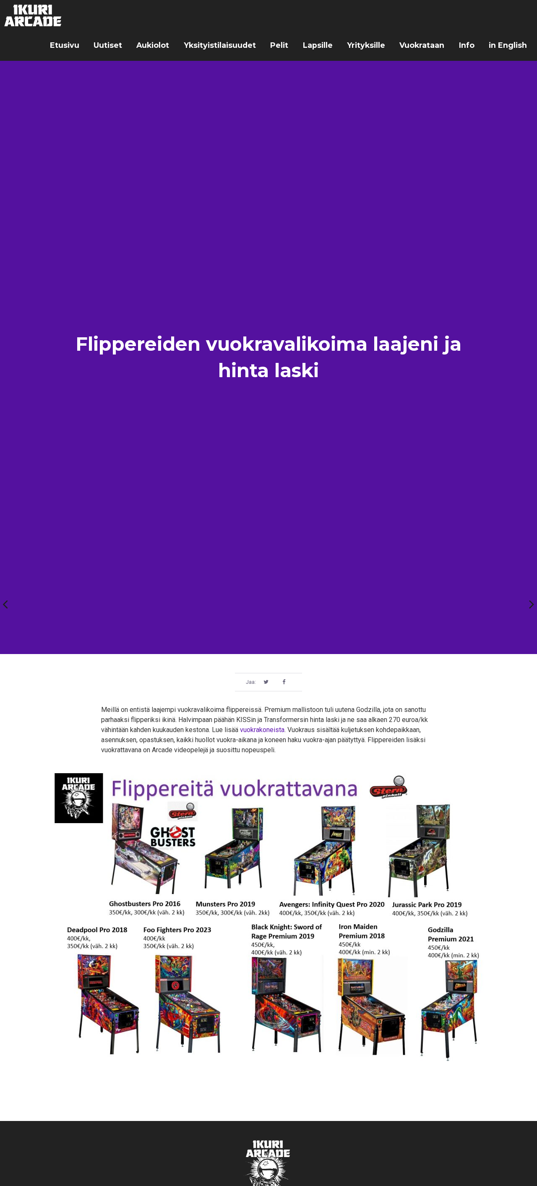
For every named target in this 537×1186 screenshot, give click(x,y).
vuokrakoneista (262, 730)
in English (508, 45)
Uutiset (108, 45)
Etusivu (64, 45)
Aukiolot (152, 45)
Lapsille (318, 45)
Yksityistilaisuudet (220, 45)
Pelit (279, 45)
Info (466, 45)
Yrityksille (366, 45)
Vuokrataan (421, 45)
